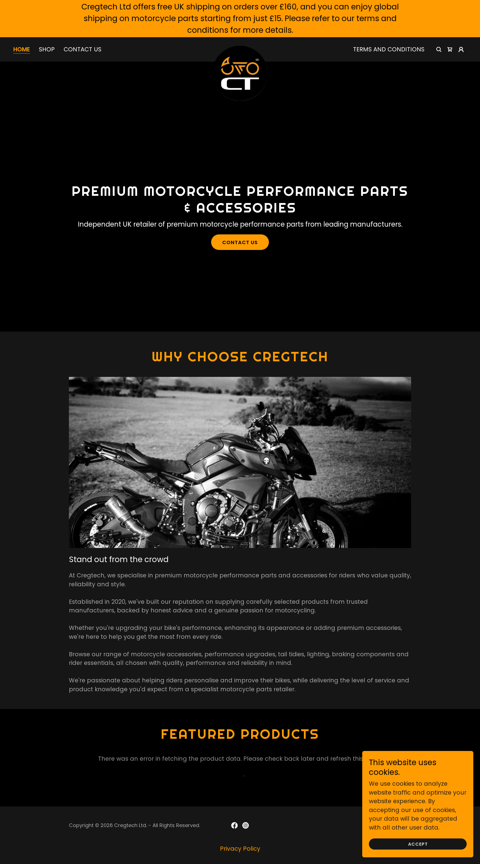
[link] (240, 48)
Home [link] (21, 49)
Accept (418, 844)
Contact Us (240, 242)
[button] (461, 49)
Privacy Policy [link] (240, 849)
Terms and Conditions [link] (388, 49)
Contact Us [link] (82, 49)
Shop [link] (47, 49)
